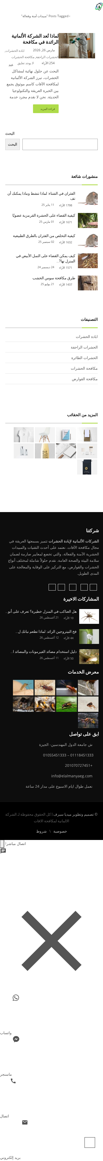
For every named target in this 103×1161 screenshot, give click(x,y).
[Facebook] (93, 587)
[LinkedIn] (72, 587)
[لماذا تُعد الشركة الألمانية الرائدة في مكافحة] (77, 36)
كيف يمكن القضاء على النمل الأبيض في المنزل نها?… (45, 258)
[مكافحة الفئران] (23, 704)
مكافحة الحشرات (22, 57)
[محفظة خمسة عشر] (87, 434)
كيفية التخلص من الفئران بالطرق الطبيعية (44, 236)
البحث (10, 133)
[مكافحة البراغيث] (88, 704)
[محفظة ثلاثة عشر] (45, 434)
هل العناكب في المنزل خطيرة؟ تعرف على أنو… (41, 611)
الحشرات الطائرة (84, 357)
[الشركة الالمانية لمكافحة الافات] (99, 6)
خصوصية (60, 831)
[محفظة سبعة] (87, 466)
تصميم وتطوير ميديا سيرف (73, 814)
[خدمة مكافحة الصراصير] (66, 687)
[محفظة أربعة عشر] (66, 434)
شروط (41, 831)
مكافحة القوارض (85, 378)
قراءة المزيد (47, 109)
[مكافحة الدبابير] (88, 720)
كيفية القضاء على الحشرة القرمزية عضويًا (43, 215)
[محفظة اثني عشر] (24, 434)
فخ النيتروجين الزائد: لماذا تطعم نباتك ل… (46, 631)
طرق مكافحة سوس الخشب (53, 278)
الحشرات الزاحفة (47, 57)
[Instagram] (84, 587)
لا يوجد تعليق (25, 63)
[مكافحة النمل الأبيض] (45, 704)
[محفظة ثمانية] (24, 450)
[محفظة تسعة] (45, 451)
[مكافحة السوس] (45, 687)
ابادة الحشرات (15, 50)
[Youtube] (52, 587)
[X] (61, 587)
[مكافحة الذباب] (66, 704)
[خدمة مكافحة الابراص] (88, 687)
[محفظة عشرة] (66, 450)
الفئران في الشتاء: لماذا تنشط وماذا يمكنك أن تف (41, 196)
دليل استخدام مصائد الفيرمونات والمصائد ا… (44, 651)
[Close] (2, 844)
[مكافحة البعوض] (23, 687)
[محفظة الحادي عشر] (87, 450)
